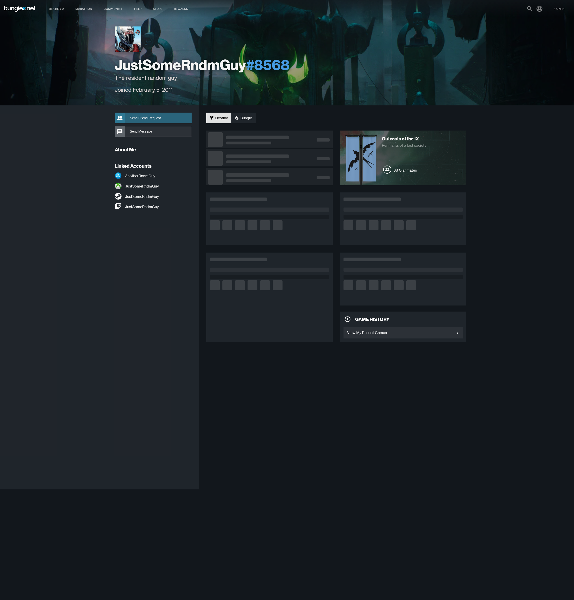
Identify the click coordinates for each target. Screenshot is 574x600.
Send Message (141, 131)
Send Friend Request (145, 118)
